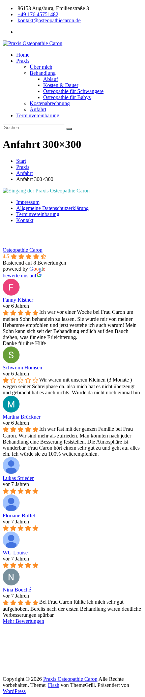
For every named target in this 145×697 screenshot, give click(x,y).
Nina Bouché (17, 590)
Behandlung (43, 73)
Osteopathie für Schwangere (73, 91)
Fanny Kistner (18, 300)
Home (22, 55)
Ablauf (50, 79)
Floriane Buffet (19, 515)
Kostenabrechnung (50, 103)
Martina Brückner (21, 417)
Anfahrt (38, 109)
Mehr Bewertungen (23, 621)
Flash (53, 685)
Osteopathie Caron (22, 250)
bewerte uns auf (19, 275)
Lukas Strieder (18, 478)
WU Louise (15, 552)
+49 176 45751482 (38, 14)
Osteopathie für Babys (67, 97)
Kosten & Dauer (60, 85)
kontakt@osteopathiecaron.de (49, 20)
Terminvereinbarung (37, 115)
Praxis (22, 61)
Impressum (27, 202)
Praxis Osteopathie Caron (70, 679)
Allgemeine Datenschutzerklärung (52, 208)
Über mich (41, 67)
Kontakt (24, 220)
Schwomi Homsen (22, 367)
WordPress (14, 691)
